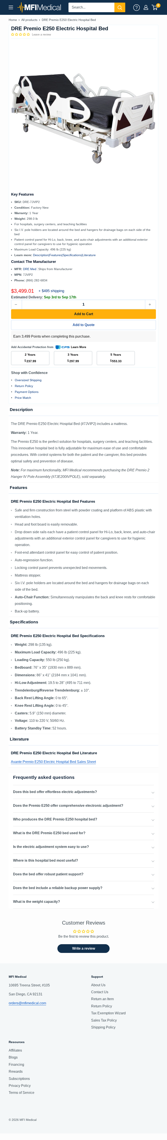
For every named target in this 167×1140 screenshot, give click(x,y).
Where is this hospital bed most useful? (45, 860)
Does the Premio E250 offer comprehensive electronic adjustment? (68, 805)
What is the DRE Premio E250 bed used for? (49, 833)
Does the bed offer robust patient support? (48, 874)
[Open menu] (11, 7)
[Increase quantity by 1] (150, 304)
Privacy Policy (20, 1086)
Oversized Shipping (28, 380)
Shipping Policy (103, 1027)
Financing (16, 1064)
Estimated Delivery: (27, 297)
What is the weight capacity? (36, 901)
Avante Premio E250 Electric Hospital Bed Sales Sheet (53, 762)
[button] (21, 34)
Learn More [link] (78, 347)
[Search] (119, 7)
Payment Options (26, 392)
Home (13, 20)
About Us (98, 985)
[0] (154, 7)
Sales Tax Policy (104, 1020)
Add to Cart (83, 314)
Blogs (13, 1057)
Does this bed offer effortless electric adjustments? (55, 792)
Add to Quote (84, 325)
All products (29, 20)
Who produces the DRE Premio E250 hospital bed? (55, 819)
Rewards (16, 1071)
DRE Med (30, 269)
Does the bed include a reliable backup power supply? (57, 888)
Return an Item (102, 999)
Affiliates (15, 1050)
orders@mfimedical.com (27, 1003)
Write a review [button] (83, 948)
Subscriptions (19, 1079)
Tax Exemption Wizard (108, 1013)
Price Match (23, 397)
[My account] (136, 7)
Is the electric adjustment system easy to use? (51, 847)
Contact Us (99, 992)
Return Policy (24, 386)
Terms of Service (21, 1092)
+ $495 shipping (51, 291)
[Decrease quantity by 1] (16, 304)
